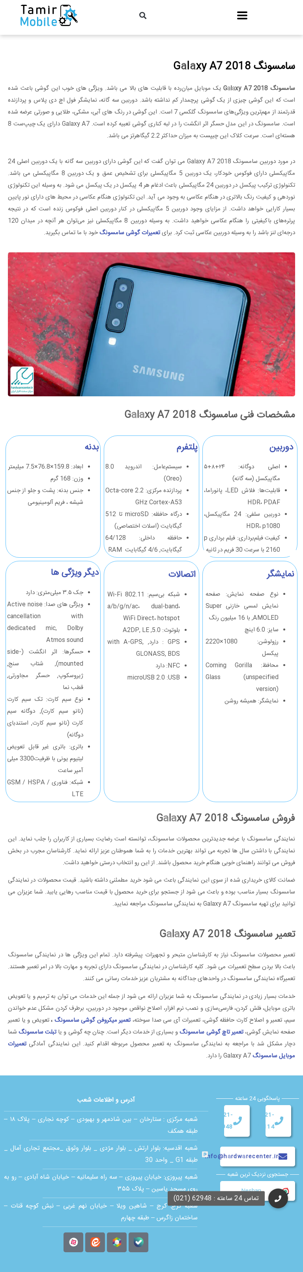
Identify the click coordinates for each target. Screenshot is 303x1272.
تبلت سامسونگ (37, 1032)
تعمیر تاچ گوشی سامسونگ (211, 1032)
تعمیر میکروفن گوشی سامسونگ (92, 1020)
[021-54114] (279, 1121)
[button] (143, 15)
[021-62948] (237, 1121)
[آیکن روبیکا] (117, 1242)
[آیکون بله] (138, 1242)
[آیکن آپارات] (73, 1242)
